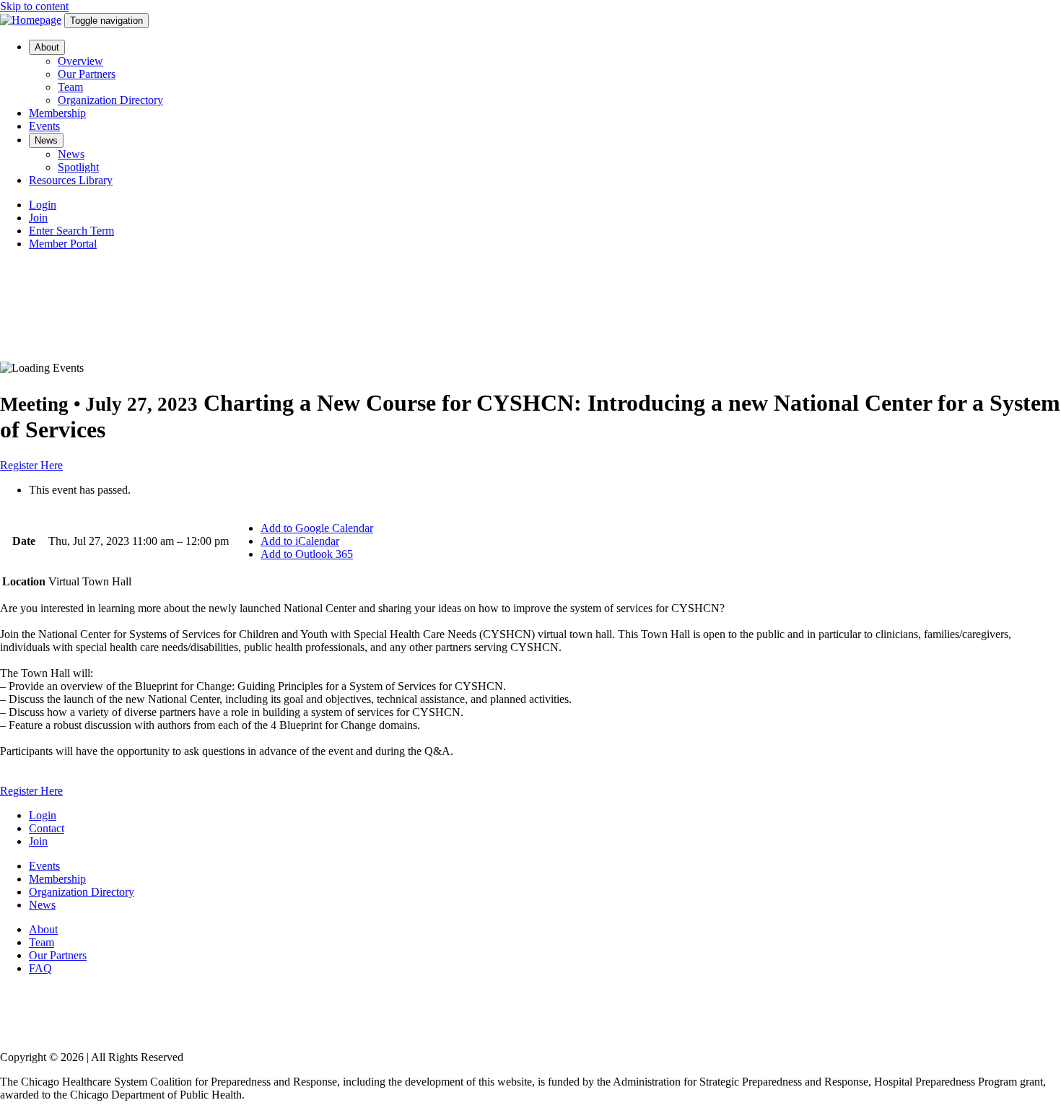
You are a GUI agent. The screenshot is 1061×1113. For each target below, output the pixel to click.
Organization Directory (110, 100)
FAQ (40, 968)
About (47, 47)
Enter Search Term (71, 230)
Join (38, 217)
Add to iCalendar (300, 541)
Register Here (31, 465)
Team (70, 87)
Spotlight (78, 167)
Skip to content (34, 6)
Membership (57, 113)
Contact (46, 828)
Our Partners (86, 74)
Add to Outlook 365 (307, 554)
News (46, 140)
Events (44, 126)
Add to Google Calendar (317, 528)
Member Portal (63, 243)
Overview (80, 61)
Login (42, 204)
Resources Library (71, 180)
